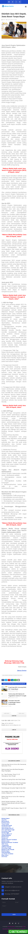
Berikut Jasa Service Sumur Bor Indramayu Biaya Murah (13, 797)
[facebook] (9, 2)
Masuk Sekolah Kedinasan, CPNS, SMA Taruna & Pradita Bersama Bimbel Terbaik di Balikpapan (13, 803)
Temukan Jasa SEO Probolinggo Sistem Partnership (14, 702)
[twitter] (12, 2)
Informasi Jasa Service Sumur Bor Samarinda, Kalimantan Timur (14, 765)
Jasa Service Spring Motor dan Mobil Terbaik (13, 779)
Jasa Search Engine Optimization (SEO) (12, 675)
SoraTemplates (11, 926)
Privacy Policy (16, 928)
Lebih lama (21, 713)
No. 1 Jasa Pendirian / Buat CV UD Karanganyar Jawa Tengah (11, 775)
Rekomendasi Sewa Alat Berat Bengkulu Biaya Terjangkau (13, 770)
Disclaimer (22, 928)
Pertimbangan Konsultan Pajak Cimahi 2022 (14, 788)
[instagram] (16, 2)
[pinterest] (20, 2)
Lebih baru (6, 713)
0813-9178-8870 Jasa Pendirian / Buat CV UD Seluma (14, 808)
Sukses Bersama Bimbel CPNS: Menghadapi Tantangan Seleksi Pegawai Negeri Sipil (14, 783)
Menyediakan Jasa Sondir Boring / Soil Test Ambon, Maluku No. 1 (13, 792)
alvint (3, 19)
